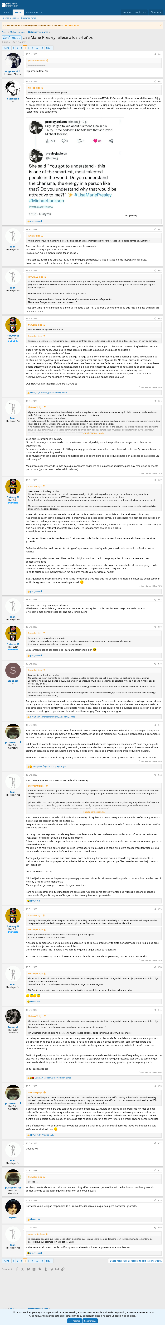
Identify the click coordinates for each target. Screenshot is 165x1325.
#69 (160, 627)
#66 (160, 401)
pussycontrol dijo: (36, 60)
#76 (160, 1086)
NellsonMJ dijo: (35, 1092)
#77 (160, 1143)
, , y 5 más (52, 717)
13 (41, 47)
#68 (160, 599)
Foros (18, 12)
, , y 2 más (48, 392)
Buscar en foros (28, 17)
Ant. (7, 47)
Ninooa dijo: (34, 87)
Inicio (7, 12)
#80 (160, 1227)
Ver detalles (71, 25)
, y (49, 766)
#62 (160, 81)
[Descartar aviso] (160, 25)
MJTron (7, 42)
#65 (160, 318)
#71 (160, 725)
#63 (160, 229)
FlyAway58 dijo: (35, 276)
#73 (160, 909)
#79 (160, 1200)
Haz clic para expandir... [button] (94, 433)
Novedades (32, 12)
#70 (160, 663)
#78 (160, 1170)
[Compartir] (155, 54)
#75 (160, 1010)
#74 (160, 967)
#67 (160, 480)
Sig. (48, 47)
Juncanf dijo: (34, 235)
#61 (160, 54)
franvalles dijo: (35, 324)
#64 (160, 270)
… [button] (37, 47)
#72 (160, 775)
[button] (41, 12)
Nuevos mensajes (10, 17)
